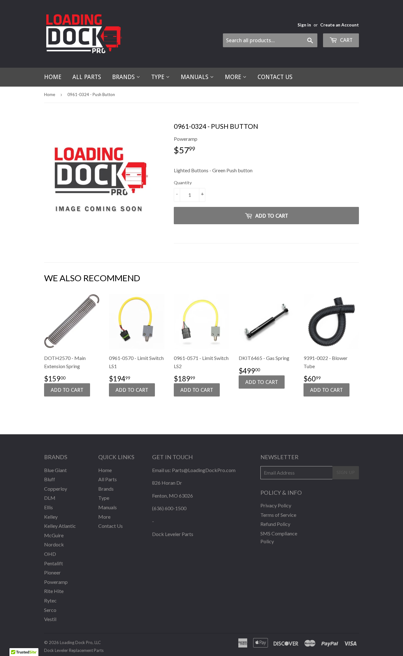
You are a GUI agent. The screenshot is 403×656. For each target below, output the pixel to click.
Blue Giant (55, 470)
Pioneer (52, 572)
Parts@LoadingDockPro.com (204, 470)
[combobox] (270, 40)
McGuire (54, 535)
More (234, 77)
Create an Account (339, 24)
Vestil (50, 619)
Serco (50, 610)
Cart (346, 40)
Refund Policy (275, 524)
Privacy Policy (275, 505)
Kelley (51, 517)
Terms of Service (278, 515)
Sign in (304, 24)
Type (158, 77)
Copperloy (55, 489)
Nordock (54, 544)
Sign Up (346, 472)
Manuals (195, 77)
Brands (124, 77)
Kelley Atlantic (60, 526)
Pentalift (53, 563)
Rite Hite (54, 591)
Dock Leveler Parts (172, 534)
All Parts (86, 77)
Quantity (183, 182)
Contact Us (275, 77)
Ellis (48, 507)
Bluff (49, 479)
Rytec (50, 600)
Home (52, 77)
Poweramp (56, 582)
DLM (49, 498)
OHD (50, 554)
